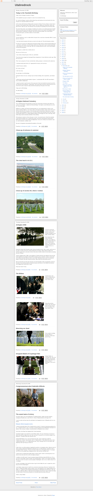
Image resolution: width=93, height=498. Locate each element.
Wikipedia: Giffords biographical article (24, 424)
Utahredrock (23, 5)
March (64, 100)
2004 (63, 107)
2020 (63, 43)
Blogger (53, 495)
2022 (63, 40)
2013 (63, 51)
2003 (63, 108)
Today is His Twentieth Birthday (27, 13)
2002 (63, 110)
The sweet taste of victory (25, 414)
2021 (63, 41)
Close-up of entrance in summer (27, 130)
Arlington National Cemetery (26, 101)
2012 (63, 53)
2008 (63, 60)
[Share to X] (45, 93)
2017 (63, 49)
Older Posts (53, 482)
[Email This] (42, 93)
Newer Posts (19, 482)
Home (36, 482)
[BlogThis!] (43, 93)
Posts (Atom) (38, 487)
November (65, 65)
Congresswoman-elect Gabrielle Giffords (30, 386)
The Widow (20, 273)
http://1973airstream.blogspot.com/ (67, 30)
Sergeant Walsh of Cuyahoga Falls (28, 354)
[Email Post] (40, 93)
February (65, 102)
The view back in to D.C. (24, 160)
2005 (63, 105)
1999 (63, 112)
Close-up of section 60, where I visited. (29, 191)
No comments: (35, 93)
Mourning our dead (22, 328)
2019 (63, 45)
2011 (63, 54)
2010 (63, 56)
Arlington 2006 (21, 225)
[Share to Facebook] (46, 93)
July (64, 99)
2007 (63, 62)
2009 (63, 58)
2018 (63, 47)
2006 (63, 64)
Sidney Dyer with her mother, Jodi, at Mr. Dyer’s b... (67, 86)
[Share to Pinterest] (47, 93)
